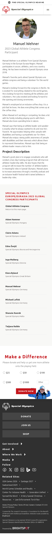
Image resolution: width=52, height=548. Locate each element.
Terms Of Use (23, 505)
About (6, 449)
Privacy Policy (12, 505)
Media (6, 460)
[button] (48, 10)
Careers (32, 505)
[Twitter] (10, 471)
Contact (38, 505)
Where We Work (12, 454)
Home (4, 505)
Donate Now (26, 391)
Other (43, 382)
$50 (25, 372)
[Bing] (28, 471)
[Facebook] (4, 471)
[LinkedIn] (22, 471)
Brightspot (6, 516)
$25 (8, 372)
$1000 (26, 382)
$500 (8, 382)
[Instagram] (16, 471)
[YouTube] (34, 471)
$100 (42, 372)
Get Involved (10, 444)
